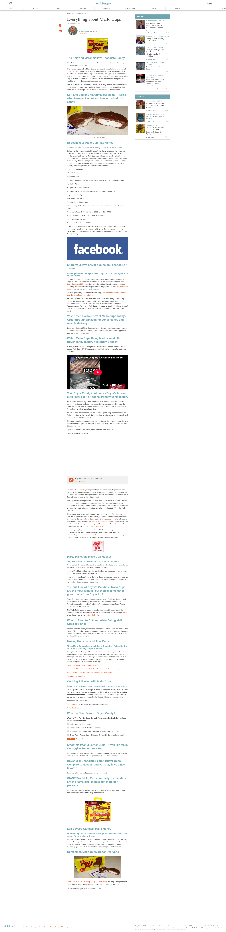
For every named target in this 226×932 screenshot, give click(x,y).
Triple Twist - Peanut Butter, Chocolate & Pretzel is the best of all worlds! (97, 735)
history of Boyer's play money (107, 229)
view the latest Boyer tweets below (80, 295)
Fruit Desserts (151, 125)
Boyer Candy (72, 71)
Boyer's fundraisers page (76, 844)
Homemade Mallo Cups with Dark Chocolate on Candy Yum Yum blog (93, 669)
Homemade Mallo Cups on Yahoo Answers (83, 665)
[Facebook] (60, 19)
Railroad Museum (73, 433)
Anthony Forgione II (95, 526)
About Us (26, 927)
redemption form (116, 156)
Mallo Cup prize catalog (96, 156)
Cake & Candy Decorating (155, 114)
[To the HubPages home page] (9, 926)
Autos (35, 8)
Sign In (210, 3)
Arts (12, 8)
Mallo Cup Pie (72, 704)
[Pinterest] (60, 26)
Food (201, 8)
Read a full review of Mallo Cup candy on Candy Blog (87, 882)
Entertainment (130, 8)
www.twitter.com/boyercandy (114, 292)
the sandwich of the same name (107, 535)
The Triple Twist (73, 610)
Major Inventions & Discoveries (157, 36)
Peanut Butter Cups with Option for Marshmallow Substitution (90, 672)
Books (59, 8)
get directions (80, 481)
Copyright (34, 927)
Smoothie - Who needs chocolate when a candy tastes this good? (94, 731)
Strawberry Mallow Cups (76, 676)
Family (154, 8)
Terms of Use (43, 927)
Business (83, 8)
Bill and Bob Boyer (81, 490)
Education (106, 8)
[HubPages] (103, 3)
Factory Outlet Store (93, 615)
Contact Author (83, 33)
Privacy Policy (54, 927)
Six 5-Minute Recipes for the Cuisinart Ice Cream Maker (155, 106)
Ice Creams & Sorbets (154, 101)
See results (79, 739)
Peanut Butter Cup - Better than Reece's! (85, 728)
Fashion (177, 8)
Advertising (64, 927)
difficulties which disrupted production (102, 521)
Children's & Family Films (155, 21)
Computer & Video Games (155, 47)
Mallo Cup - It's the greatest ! (81, 724)
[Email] (60, 31)
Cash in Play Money (75, 161)
